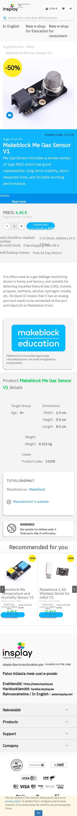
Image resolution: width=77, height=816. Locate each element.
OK (38, 812)
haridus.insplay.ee (42, 689)
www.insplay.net (62, 694)
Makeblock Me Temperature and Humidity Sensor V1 (17, 593)
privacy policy (12, 801)
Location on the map (58, 664)
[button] (6, 108)
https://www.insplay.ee (38, 684)
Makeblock (37, 489)
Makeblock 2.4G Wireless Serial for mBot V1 (55, 593)
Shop (30, 46)
